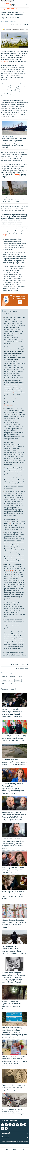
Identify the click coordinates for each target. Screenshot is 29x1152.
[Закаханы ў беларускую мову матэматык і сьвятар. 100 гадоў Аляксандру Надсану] (14, 1076)
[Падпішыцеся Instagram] (24, 1124)
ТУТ (20, 302)
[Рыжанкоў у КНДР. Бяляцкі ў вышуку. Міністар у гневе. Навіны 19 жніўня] (14, 858)
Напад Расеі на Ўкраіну (9, 9)
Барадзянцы (8, 405)
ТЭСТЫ (15, 1150)
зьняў (11, 523)
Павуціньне (9, 570)
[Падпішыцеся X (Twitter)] (10, 1124)
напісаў (17, 175)
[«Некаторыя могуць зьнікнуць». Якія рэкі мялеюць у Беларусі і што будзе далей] (14, 751)
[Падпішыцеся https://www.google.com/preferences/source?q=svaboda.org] (2, 1124)
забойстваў (13, 393)
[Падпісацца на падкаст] (17, 1124)
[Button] (14, 25)
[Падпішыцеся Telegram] (2, 1128)
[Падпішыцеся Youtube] (13, 1124)
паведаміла (4, 61)
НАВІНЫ (6, 1150)
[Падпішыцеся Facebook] (6, 1124)
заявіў (6, 470)
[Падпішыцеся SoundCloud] (21, 1124)
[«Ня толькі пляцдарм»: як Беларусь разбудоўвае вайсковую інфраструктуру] (14, 1100)
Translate (7, 3)
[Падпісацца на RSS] (6, 1128)
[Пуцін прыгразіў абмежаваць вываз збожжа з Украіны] (14, 188)
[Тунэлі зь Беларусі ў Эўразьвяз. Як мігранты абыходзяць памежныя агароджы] (14, 992)
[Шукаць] (23, 1150)
